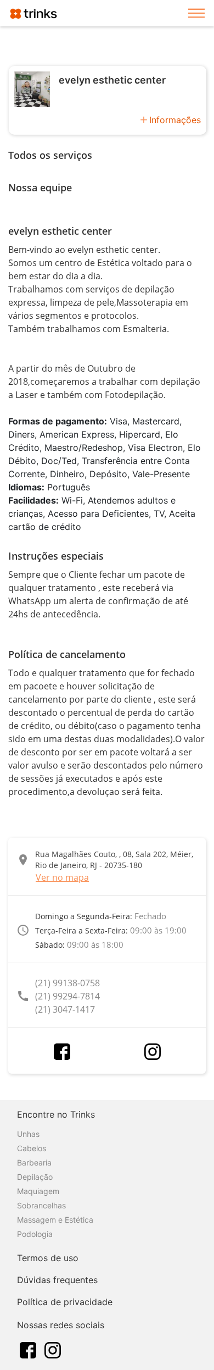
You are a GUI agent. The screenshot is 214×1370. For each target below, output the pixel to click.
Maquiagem (38, 1191)
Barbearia (34, 1162)
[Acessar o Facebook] (62, 1052)
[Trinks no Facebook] (28, 1349)
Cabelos (31, 1148)
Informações (175, 119)
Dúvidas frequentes (57, 1279)
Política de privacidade (64, 1301)
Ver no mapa (62, 877)
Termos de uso (47, 1257)
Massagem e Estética (55, 1219)
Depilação (35, 1176)
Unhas (28, 1134)
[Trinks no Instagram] (53, 1349)
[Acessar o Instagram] (153, 1052)
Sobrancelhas (41, 1205)
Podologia (35, 1234)
